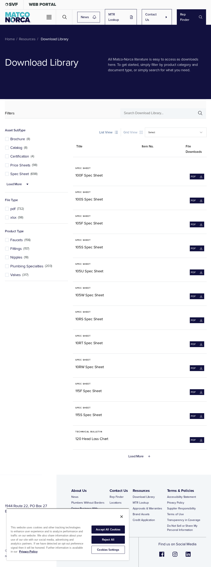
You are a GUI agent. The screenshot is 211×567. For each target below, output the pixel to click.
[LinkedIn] (188, 556)
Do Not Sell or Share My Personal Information (182, 528)
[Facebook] (161, 556)
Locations (116, 503)
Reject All (108, 539)
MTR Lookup (113, 17)
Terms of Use (175, 514)
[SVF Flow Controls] (11, 5)
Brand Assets (141, 514)
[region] (68, 534)
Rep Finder (184, 17)
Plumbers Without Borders (87, 503)
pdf (193, 177)
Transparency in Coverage (183, 520)
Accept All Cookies (108, 529)
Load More (14, 184)
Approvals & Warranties (147, 509)
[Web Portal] (42, 5)
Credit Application (144, 520)
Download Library (144, 497)
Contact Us (151, 17)
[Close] (121, 516)
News (85, 17)
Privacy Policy (175, 503)
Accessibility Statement (181, 497)
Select (151, 132)
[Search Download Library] (198, 113)
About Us (79, 490)
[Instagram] (175, 556)
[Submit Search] (64, 17)
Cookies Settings (108, 549)
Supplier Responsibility (181, 509)
